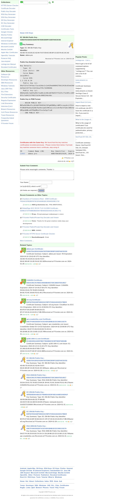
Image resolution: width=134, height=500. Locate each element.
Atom (56, 481)
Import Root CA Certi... (84, 102)
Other (30, 475)
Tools (38, 477)
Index (47, 481)
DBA (36, 485)
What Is (51, 477)
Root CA (23, 477)
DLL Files (4, 91)
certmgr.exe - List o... (83, 60)
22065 (23, 154)
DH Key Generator (8, 20)
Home (22, 33)
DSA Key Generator (8, 17)
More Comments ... (27, 241)
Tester (22, 485)
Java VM (67, 470)
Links (28, 487)
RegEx (22, 487)
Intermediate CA (56, 470)
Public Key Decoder (8, 11)
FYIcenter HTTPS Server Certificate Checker (38, 234)
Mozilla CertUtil (7, 49)
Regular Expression (8, 100)
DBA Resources (7, 83)
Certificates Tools (7, 29)
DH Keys (39, 468)
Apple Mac (31, 468)
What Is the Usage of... (84, 119)
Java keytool (5, 61)
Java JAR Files (6, 88)
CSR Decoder (6, 26)
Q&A (33, 487)
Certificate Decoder (8, 8)
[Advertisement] (10, 152)
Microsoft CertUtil (7, 46)
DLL (53, 485)
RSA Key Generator (8, 14)
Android (23, 468)
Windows (58, 477)
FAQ (57, 487)
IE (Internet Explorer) (41, 470)
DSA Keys (48, 468)
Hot (27, 481)
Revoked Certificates (8, 67)
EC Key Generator (7, 23)
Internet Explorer (7, 41)
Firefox (63, 468)
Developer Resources (9, 80)
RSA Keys (31, 477)
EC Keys (29, 33)
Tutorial (44, 477)
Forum (61, 487)
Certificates (64, 485)
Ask (60, 481)
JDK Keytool (25, 473)
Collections (39, 481)
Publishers (45, 475)
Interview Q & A (6, 106)
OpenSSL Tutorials (8, 55)
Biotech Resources (8, 109)
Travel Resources (7, 115)
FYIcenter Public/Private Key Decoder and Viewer (40, 217)
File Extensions (7, 94)
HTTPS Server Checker (9, 5)
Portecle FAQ (6, 58)
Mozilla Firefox (6, 35)
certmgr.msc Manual (8, 64)
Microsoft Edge (6, 38)
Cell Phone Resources (9, 112)
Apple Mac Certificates (9, 52)
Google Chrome (7, 32)
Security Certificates (8, 97)
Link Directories (7, 103)
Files (57, 485)
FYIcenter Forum (7, 123)
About (31, 481)
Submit (41, 190)
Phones (46, 487)
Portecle (37, 475)
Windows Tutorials (8, 86)
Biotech (39, 487)
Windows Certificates (9, 44)
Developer (30, 485)
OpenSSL (23, 475)
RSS (51, 481)
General (70, 468)
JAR (48, 485)
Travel (52, 487)
